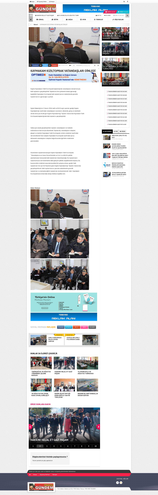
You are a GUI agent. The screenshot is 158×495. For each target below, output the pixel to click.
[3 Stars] (79, 65)
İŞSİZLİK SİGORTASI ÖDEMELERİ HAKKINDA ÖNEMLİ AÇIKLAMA (118, 165)
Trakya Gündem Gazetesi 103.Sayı (117, 113)
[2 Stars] (77, 65)
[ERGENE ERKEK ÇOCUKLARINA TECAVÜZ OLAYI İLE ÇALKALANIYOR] (107, 148)
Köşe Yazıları (119, 19)
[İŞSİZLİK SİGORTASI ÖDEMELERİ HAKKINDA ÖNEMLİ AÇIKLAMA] (107, 167)
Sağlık (70, 19)
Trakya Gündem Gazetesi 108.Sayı (117, 95)
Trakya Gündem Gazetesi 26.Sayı (117, 124)
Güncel (41, 19)
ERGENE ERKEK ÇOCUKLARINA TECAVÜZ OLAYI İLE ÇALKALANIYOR (119, 146)
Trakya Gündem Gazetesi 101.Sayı (117, 120)
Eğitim (55, 19)
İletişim (52, 1)
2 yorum (121, 149)
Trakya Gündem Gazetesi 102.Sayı (117, 117)
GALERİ (111, 12)
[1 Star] (76, 65)
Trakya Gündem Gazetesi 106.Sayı (117, 102)
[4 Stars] (80, 65)
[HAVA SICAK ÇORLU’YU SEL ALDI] (107, 140)
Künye (32, 1)
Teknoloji (99, 19)
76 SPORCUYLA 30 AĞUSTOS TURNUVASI (115, 67)
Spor (84, 19)
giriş (45, 460)
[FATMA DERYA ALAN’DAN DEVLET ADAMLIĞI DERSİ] (107, 177)
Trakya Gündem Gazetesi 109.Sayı (117, 91)
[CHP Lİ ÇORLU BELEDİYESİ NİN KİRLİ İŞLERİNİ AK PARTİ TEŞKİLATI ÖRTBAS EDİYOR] (107, 158)
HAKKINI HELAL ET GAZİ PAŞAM (113, 52)
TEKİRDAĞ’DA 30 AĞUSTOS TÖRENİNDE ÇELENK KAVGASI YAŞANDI (114, 35)
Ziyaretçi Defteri (42, 1)
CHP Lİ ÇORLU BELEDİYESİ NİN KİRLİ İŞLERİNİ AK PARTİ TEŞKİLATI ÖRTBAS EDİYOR (120, 155)
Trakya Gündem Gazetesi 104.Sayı (117, 109)
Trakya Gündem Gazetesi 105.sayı (117, 106)
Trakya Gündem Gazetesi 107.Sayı (117, 98)
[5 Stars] (81, 65)
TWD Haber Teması (78, 489)
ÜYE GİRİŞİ (107, 15)
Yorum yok (120, 139)
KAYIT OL (99, 15)
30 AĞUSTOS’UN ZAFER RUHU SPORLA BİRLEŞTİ (56, 15)
